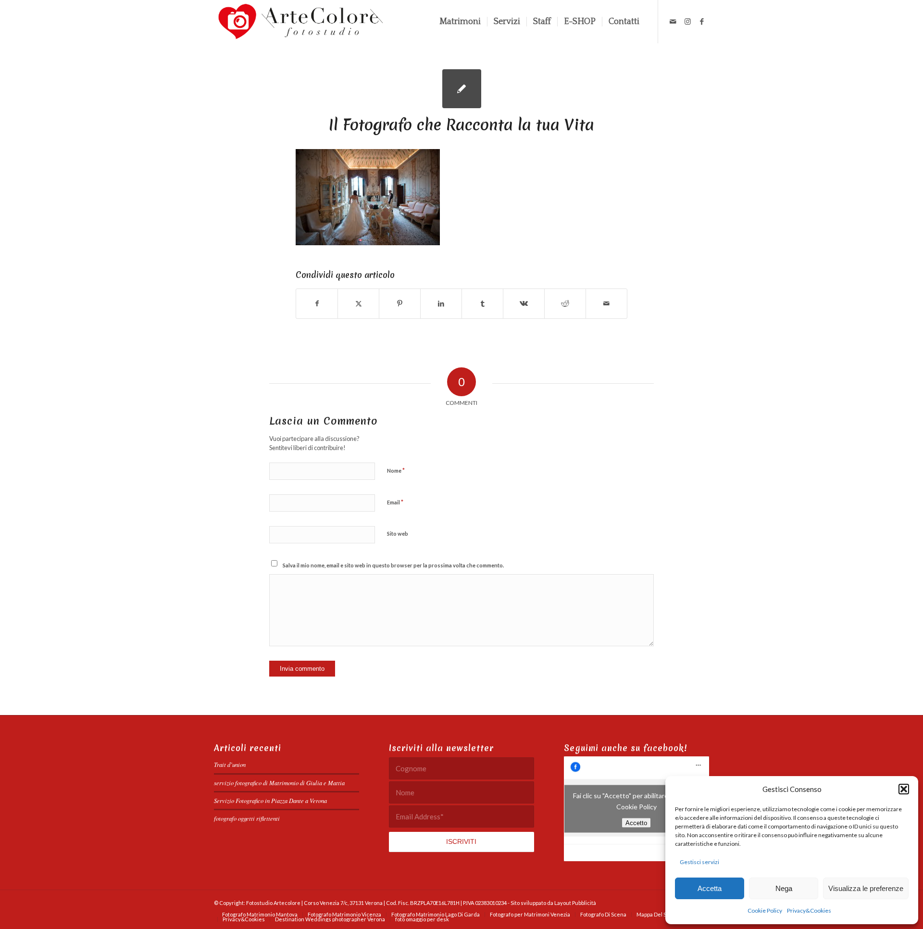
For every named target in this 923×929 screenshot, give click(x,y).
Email (395, 502)
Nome (396, 470)
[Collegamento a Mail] (673, 21)
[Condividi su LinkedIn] (441, 303)
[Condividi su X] (358, 303)
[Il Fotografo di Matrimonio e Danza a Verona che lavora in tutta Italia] (461, 88)
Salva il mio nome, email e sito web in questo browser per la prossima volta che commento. (393, 565)
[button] (904, 789)
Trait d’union (230, 764)
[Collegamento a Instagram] (687, 21)
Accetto (636, 823)
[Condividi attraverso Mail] (606, 303)
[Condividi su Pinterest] (399, 303)
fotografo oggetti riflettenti (247, 818)
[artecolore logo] (300, 21)
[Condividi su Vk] (523, 303)
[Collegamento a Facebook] (702, 21)
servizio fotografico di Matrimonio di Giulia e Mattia (279, 782)
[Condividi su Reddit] (565, 303)
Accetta (710, 888)
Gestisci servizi (699, 862)
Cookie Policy (765, 910)
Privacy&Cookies (809, 910)
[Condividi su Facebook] (316, 303)
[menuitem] (460, 21)
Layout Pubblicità (575, 903)
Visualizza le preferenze (865, 888)
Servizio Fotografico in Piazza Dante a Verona (270, 800)
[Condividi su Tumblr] (482, 303)
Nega (783, 888)
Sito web (397, 533)
